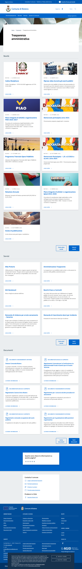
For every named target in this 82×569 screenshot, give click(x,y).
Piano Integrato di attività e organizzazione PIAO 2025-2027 (21, 118)
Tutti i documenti (74, 441)
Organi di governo (8, 518)
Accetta (62, 560)
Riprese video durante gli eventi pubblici (58, 81)
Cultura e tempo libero (47, 530)
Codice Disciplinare (12, 81)
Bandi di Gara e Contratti (53, 290)
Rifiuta (62, 556)
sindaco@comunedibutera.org (11, 549)
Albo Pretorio (10, 266)
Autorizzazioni (26, 523)
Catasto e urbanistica (28, 518)
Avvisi (62, 523)
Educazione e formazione (28, 525)
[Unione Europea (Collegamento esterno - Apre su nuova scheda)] (11, 508)
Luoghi (62, 533)
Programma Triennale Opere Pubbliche (19, 156)
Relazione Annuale (12, 192)
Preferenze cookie (40, 564)
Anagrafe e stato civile (28, 521)
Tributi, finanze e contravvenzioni (49, 528)
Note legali (44, 548)
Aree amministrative (8, 521)
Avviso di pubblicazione (13, 230)
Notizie (62, 518)
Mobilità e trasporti (46, 521)
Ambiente (44, 525)
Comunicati (63, 521)
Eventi (62, 535)
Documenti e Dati (8, 530)
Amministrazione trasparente (49, 543)
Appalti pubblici (26, 528)
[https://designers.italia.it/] (69, 548)
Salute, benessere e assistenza (30, 530)
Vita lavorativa (45, 518)
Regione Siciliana (9, 2)
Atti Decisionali (10, 290)
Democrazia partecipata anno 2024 (56, 117)
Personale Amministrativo (10, 528)
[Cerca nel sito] (75, 9)
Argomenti (18, 30)
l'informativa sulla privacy (34, 566)
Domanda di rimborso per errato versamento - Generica (21, 316)
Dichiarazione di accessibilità (48, 550)
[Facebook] (61, 9)
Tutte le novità (74, 248)
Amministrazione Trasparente (55, 266)
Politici (5, 525)
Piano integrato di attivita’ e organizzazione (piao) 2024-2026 (60, 193)
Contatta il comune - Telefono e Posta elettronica (38, 2)
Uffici (5, 523)
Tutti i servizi (74, 342)
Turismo (25, 532)
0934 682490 (8, 545)
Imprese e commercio (47, 532)
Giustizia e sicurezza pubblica (48, 523)
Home (13, 30)
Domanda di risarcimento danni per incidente (60, 315)
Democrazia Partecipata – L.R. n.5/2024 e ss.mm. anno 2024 (59, 157)
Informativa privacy (46, 546)
